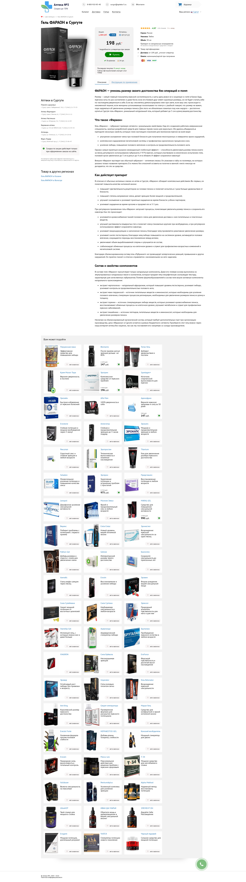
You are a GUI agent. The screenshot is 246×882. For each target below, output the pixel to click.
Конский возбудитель (150, 731)
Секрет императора (109, 705)
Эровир (63, 680)
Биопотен (145, 552)
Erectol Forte (65, 731)
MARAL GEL (146, 500)
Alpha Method (147, 782)
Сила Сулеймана (67, 603)
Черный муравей (148, 833)
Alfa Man (104, 398)
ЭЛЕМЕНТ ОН (147, 808)
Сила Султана (106, 603)
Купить (62, 215)
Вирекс (63, 526)
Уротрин (104, 372)
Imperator (105, 680)
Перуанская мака (68, 347)
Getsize (104, 552)
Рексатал (64, 449)
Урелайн (64, 398)
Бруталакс (145, 628)
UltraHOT (64, 808)
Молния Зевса (107, 500)
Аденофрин (146, 398)
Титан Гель (145, 347)
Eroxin (103, 577)
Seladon (64, 475)
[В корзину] (118, 364)
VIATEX (104, 833)
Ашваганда (105, 628)
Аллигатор (105, 423)
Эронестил (145, 526)
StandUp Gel (65, 628)
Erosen (63, 757)
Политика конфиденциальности (51, 877)
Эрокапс (144, 423)
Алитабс (63, 577)
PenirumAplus (107, 782)
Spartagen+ (146, 372)
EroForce (145, 654)
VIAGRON (64, 654)
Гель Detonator (147, 680)
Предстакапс (146, 475)
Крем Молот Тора (68, 372)
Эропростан (106, 449)
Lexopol (63, 500)
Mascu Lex (105, 757)
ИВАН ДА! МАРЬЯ (108, 808)
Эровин (144, 577)
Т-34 (143, 757)
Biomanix (105, 347)
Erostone (64, 423)
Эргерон (104, 475)
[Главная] (42, 17)
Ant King (64, 705)
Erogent (63, 833)
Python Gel (65, 552)
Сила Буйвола (107, 654)
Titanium (145, 449)
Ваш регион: (189, 12)
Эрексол (144, 603)
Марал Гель (146, 705)
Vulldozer (64, 782)
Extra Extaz (105, 526)
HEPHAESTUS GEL (109, 731)
